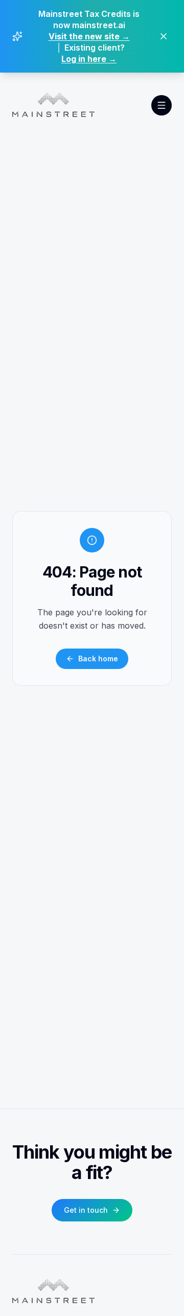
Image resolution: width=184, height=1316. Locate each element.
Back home (98, 658)
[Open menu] (161, 105)
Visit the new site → (89, 36)
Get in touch (86, 1210)
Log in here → (89, 59)
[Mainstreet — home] (53, 105)
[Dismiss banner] (163, 36)
